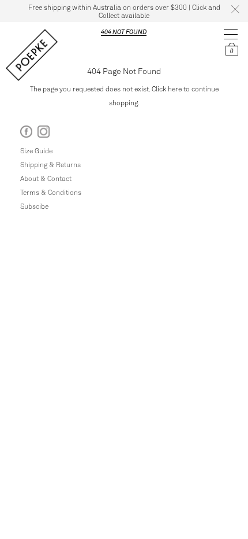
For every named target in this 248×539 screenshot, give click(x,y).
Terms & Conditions (50, 192)
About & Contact (46, 178)
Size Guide (36, 150)
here (175, 88)
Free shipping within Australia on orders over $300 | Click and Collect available (124, 11)
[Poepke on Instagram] (43, 133)
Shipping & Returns (50, 164)
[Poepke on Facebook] (26, 133)
